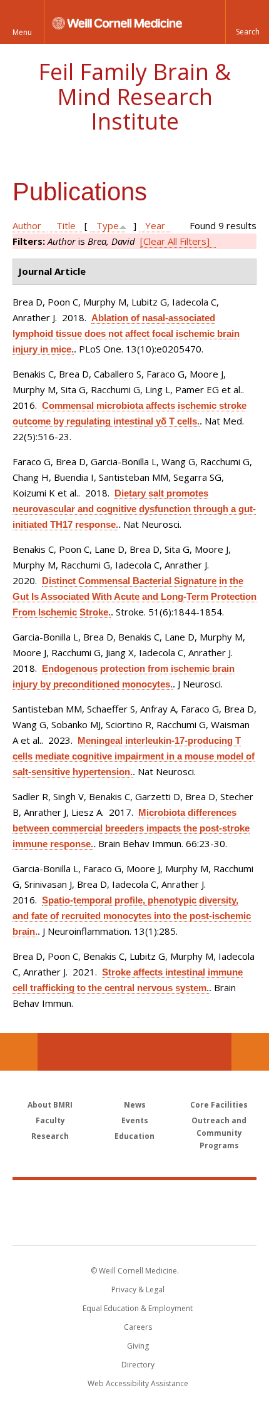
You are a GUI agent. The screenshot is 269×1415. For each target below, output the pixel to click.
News (135, 1104)
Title (66, 225)
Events (134, 1120)
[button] (247, 22)
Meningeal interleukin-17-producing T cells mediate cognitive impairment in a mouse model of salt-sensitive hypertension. (134, 756)
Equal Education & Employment (138, 1308)
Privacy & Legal (138, 1289)
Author (27, 225)
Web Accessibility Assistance (138, 1383)
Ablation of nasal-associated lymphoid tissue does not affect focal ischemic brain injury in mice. (126, 333)
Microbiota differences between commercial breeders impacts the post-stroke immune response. (131, 828)
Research (50, 1136)
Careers (138, 1327)
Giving (138, 1345)
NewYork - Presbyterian (134, 1225)
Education (134, 1136)
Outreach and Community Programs (218, 1133)
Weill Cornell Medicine (134, 1199)
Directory (138, 1364)
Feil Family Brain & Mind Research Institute (134, 96)
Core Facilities (219, 1104)
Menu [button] (22, 32)
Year (155, 225)
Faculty (50, 1120)
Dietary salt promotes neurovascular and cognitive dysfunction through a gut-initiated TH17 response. (134, 509)
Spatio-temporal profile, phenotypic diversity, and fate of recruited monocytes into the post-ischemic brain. (132, 916)
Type (107, 225)
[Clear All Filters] (175, 241)
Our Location (19, 1052)
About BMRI (50, 1104)
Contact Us (250, 1052)
